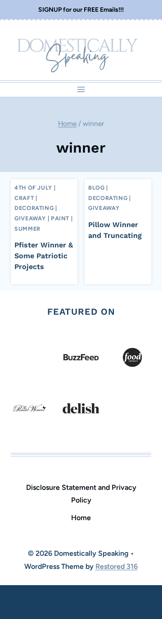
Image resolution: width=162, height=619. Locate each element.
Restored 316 (116, 566)
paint (60, 218)
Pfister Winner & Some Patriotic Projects (43, 256)
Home (81, 517)
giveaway (30, 218)
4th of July (33, 187)
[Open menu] (81, 90)
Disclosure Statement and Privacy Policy (81, 494)
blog (96, 187)
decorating (34, 208)
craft (24, 198)
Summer (27, 228)
